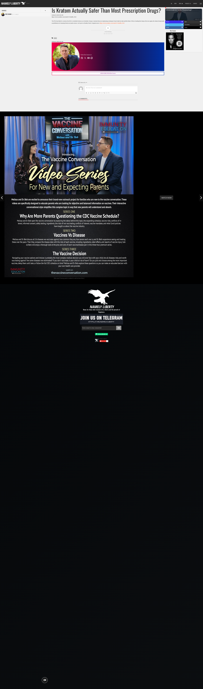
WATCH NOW (166, 198)
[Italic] (89, 93)
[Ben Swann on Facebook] (12, 14)
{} (106, 92)
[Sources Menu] (201, 3)
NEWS (175, 3)
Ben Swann (8, 14)
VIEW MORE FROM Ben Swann (108, 73)
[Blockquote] (100, 93)
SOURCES (195, 3)
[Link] (104, 93)
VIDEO (180, 3)
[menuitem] (171, 4)
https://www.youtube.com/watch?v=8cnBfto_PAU (112, 23)
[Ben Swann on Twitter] (14, 14)
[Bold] (86, 93)
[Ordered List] (95, 93)
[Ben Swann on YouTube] (16, 14)
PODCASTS (187, 3)
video (55, 38)
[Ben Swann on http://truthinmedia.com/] (17, 14)
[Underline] (91, 93)
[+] (108, 92)
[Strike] (93, 93)
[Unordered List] (97, 93)
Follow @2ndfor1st (102, 334)
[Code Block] (102, 93)
